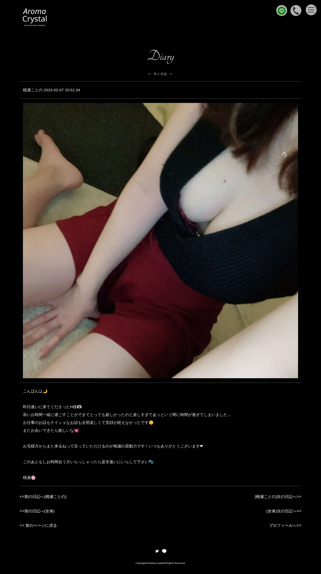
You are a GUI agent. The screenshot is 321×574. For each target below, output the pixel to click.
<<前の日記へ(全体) (37, 511)
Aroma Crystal (155, 563)
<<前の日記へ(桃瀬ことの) (43, 496)
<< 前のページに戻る (38, 525)
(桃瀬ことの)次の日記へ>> (278, 496)
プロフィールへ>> (285, 525)
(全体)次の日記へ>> (283, 511)
